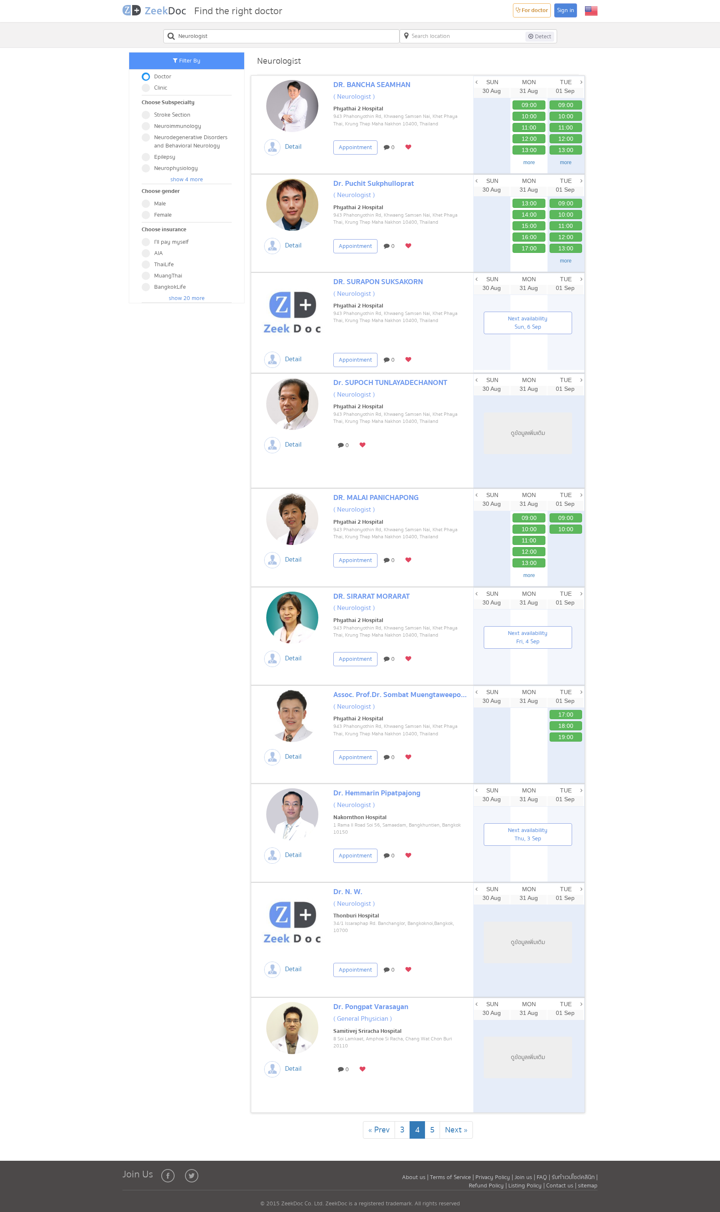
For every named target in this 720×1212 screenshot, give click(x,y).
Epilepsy (164, 157)
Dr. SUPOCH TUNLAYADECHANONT (390, 383)
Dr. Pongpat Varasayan (370, 1007)
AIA (158, 253)
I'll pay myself (171, 242)
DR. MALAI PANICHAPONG (376, 498)
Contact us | (562, 1185)
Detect (542, 36)
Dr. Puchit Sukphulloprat (373, 183)
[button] (591, 11)
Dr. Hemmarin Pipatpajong (376, 793)
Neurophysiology (176, 168)
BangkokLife (170, 287)
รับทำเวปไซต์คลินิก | (575, 1177)
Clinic (160, 88)
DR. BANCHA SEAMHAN (371, 85)
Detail (293, 146)
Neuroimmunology (177, 126)
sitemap (588, 1185)
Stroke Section (172, 115)
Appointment (355, 147)
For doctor (534, 10)
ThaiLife (164, 264)
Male (160, 204)
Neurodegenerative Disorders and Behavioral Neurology (191, 141)
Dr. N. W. (347, 892)
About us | (416, 1177)
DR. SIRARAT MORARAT (371, 596)
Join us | (525, 1177)
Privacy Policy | (495, 1177)
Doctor (162, 76)
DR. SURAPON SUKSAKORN (378, 282)
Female (163, 215)
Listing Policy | (527, 1185)
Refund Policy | (488, 1185)
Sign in (565, 10)
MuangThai (168, 276)
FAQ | (543, 1177)
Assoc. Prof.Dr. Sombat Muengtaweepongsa (404, 695)
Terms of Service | (452, 1177)
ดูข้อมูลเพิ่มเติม (528, 433)
